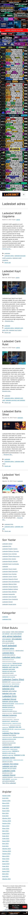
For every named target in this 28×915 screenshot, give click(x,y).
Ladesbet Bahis (8, 653)
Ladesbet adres (9, 255)
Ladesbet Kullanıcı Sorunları (10, 551)
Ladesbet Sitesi (7, 745)
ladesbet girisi (8, 689)
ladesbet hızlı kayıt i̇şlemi (7, 713)
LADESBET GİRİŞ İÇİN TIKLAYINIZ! (14, 30)
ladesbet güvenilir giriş (19, 703)
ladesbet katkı (16, 719)
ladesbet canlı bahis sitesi (9, 671)
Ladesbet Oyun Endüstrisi (10, 599)
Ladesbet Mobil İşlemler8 (9, 571)
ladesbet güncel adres (10, 701)
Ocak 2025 (5, 808)
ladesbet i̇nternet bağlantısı (7, 719)
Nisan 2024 (5, 828)
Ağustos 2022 (6, 879)
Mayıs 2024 (5, 826)
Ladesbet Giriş (8, 524)
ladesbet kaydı (6, 721)
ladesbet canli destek (16, 665)
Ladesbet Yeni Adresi (10, 764)
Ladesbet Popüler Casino (9, 549)
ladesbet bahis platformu (8, 655)
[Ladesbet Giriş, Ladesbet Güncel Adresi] (11, 194)
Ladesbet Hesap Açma (9, 604)
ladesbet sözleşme (13, 749)
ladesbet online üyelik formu (19, 729)
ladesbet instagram (9, 715)
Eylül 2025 (5, 798)
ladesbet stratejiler (5, 749)
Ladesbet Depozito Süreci (10, 579)
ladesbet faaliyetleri (15, 683)
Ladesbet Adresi (7, 544)
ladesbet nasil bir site (8, 729)
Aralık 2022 (5, 869)
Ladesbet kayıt (14, 721)
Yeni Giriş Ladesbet (9, 783)
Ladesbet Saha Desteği (9, 597)
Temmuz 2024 (6, 821)
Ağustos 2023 (6, 848)
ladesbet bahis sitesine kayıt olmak (9, 661)
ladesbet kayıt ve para (16, 723)
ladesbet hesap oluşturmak (7, 709)
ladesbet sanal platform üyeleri (8, 741)
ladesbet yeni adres (7, 761)
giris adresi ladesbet (11, 636)
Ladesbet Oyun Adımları (9, 554)
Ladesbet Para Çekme (9, 735)
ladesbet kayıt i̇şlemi (15, 330)
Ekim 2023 (5, 843)
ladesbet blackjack (17, 663)
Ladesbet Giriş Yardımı (9, 559)
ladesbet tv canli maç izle (8, 753)
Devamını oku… (6, 249)
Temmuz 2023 (6, 851)
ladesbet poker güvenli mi (7, 737)
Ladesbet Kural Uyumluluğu (10, 564)
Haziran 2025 (6, 800)
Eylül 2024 (5, 816)
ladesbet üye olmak (7, 773)
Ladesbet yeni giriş (9, 766)
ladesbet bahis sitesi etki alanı (8, 659)
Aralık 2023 (5, 838)
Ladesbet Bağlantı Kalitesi (10, 589)
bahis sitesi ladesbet (17, 632)
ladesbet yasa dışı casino (18, 759)
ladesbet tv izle (19, 755)
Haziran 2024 (6, 823)
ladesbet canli (6, 665)
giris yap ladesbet (7, 641)
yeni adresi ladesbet (8, 781)
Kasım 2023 (5, 841)
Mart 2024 (5, 831)
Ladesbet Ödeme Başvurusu (10, 556)
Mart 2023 (5, 861)
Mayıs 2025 (5, 803)
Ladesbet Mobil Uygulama (11, 215)
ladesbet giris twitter (9, 691)
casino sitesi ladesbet (16, 633)
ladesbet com (6, 682)
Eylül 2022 (5, 876)
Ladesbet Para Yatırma (10, 733)
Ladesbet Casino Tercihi (9, 576)
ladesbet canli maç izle (10, 667)
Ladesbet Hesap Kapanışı (10, 586)
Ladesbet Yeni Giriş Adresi (9, 768)
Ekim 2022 (5, 874)
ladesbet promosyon (18, 737)
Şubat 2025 (5, 805)
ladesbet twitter (8, 757)
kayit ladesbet (9, 645)
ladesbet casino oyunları (8, 677)
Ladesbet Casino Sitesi (13, 679)
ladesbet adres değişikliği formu (8, 650)
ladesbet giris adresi (10, 686)
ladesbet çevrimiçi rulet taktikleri (15, 400)
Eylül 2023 (5, 846)
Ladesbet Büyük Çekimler (10, 561)
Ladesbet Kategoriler (8, 594)
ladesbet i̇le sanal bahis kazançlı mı (9, 717)
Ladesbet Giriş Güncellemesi (11, 581)
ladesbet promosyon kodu (9, 739)
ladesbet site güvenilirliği (9, 743)
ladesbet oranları (5, 731)
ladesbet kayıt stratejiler (7, 723)
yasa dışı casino (14, 779)
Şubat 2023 (5, 864)
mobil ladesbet (6, 779)
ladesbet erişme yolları (6, 683)
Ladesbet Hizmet (7, 602)
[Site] (14, 50)
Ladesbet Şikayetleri (7, 777)
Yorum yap (7, 262)
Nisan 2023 (5, 858)
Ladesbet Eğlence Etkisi (9, 584)
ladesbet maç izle (15, 727)
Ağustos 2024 (6, 818)
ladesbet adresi (19, 650)
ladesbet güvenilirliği (7, 705)
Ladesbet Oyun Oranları (9, 574)
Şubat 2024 (5, 833)
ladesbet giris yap (9, 693)
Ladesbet (7, 253)
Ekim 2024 (5, 813)
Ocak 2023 (5, 866)
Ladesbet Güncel (9, 699)
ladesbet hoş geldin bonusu (9, 711)
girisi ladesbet (6, 639)
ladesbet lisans (5, 727)
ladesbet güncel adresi (8, 703)
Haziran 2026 (6, 795)
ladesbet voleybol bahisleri (7, 759)
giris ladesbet (17, 639)
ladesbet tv (15, 751)
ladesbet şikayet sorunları (19, 777)
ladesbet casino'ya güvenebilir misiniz (9, 675)
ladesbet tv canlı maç (7, 755)
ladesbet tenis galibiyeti (6, 751)
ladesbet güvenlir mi (8, 707)
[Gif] (14, 81)
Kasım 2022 (5, 871)
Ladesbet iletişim (17, 713)
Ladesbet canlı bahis (8, 669)
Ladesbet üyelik (8, 771)
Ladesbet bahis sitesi (11, 657)
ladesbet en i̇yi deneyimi (16, 682)
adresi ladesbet (6, 632)
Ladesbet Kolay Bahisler (9, 591)
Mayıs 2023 (5, 856)
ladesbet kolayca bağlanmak (15, 725)
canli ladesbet (6, 633)
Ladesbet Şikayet (8, 775)
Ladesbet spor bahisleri (11, 747)
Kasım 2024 (5, 811)
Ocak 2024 (5, 836)
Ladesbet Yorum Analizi (9, 569)
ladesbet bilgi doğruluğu (7, 663)
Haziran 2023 (6, 853)
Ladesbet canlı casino (8, 673)
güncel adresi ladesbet (8, 643)
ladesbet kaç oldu (5, 725)
